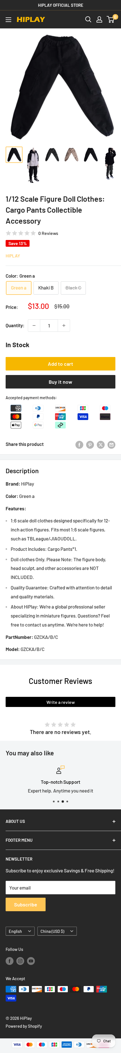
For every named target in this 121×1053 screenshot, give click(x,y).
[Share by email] (111, 444)
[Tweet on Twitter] (101, 444)
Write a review (60, 702)
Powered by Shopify (24, 1026)
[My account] (99, 19)
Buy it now (60, 382)
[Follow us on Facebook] (10, 961)
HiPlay (13, 255)
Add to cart (60, 364)
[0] (110, 19)
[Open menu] (8, 19)
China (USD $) (52, 931)
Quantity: (15, 325)
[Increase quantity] (64, 325)
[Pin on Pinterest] (90, 444)
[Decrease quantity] (34, 325)
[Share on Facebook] (79, 444)
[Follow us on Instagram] (20, 961)
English (15, 931)
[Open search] (88, 19)
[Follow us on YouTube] (31, 961)
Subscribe (25, 904)
